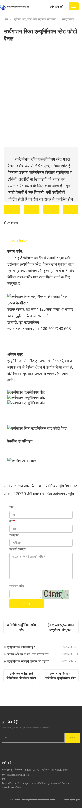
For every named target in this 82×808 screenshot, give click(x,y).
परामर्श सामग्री (17, 549)
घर (6, 19)
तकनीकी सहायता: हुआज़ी (72, 800)
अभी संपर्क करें (12, 209)
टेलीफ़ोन (51, 209)
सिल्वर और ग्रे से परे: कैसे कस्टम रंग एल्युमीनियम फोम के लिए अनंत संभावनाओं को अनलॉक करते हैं (29, 654)
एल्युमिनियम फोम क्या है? (21, 647)
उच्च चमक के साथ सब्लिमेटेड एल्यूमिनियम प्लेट (60, 676)
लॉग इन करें (56, 6)
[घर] (14, 7)
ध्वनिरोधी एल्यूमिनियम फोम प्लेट (22, 627)
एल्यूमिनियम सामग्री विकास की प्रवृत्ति (28, 661)
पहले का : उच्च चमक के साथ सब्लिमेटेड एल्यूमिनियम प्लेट (40, 486)
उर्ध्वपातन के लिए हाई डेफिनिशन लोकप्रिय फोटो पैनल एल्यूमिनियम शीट (22, 676)
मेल (11, 521)
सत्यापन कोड (16, 586)
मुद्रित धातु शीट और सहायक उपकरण (35, 19)
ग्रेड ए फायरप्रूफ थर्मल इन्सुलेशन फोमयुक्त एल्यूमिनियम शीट (60, 627)
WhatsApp (70, 209)
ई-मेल (31, 209)
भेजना (26, 604)
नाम (11, 507)
